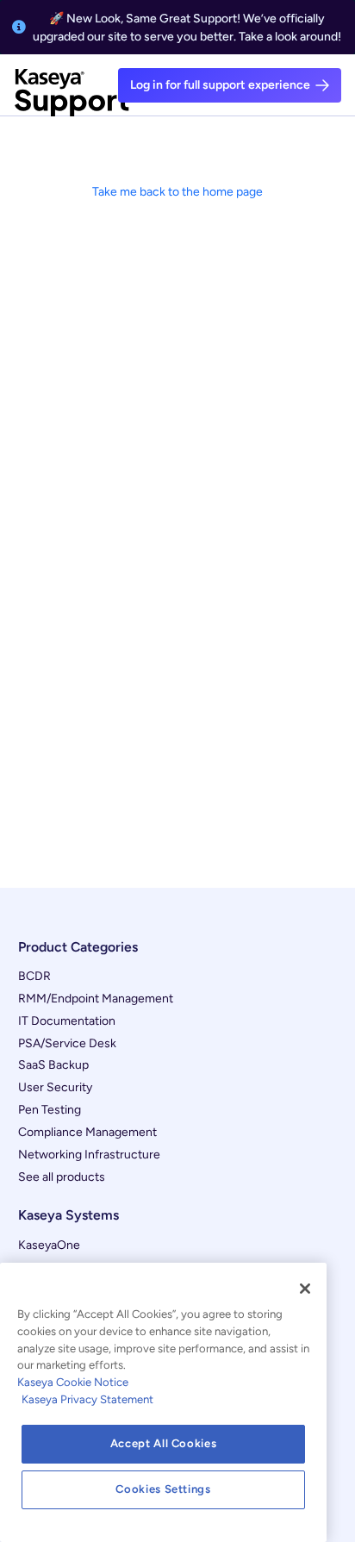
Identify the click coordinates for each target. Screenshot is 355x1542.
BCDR (34, 976)
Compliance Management (87, 1132)
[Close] (305, 1289)
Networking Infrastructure (89, 1154)
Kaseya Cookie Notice (72, 1382)
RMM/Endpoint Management (95, 998)
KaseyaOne (49, 1245)
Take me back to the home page (177, 191)
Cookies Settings (163, 1489)
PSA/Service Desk (67, 1043)
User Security (55, 1087)
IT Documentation (66, 1021)
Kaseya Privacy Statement (87, 1399)
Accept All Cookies (163, 1443)
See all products (61, 1177)
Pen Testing (49, 1109)
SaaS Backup (53, 1065)
